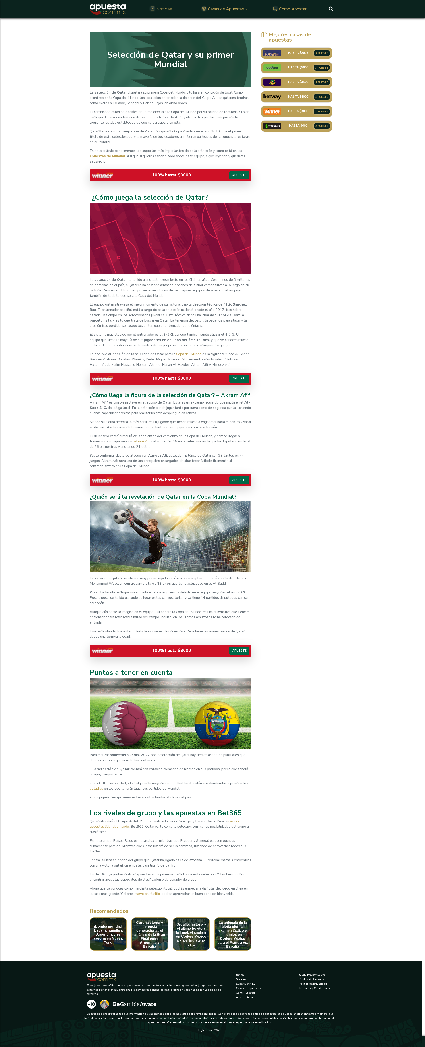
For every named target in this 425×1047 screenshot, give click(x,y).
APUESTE (321, 53)
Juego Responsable (312, 975)
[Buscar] (331, 9)
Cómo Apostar (245, 993)
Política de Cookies (311, 979)
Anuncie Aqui (244, 997)
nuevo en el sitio (147, 893)
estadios (96, 788)
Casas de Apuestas (226, 9)
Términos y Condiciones (314, 988)
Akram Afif (142, 441)
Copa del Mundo (188, 354)
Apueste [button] (239, 175)
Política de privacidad (313, 984)
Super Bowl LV (245, 984)
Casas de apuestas (248, 988)
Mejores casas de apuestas (290, 37)
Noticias (164, 9)
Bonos (240, 975)
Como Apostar (293, 9)
